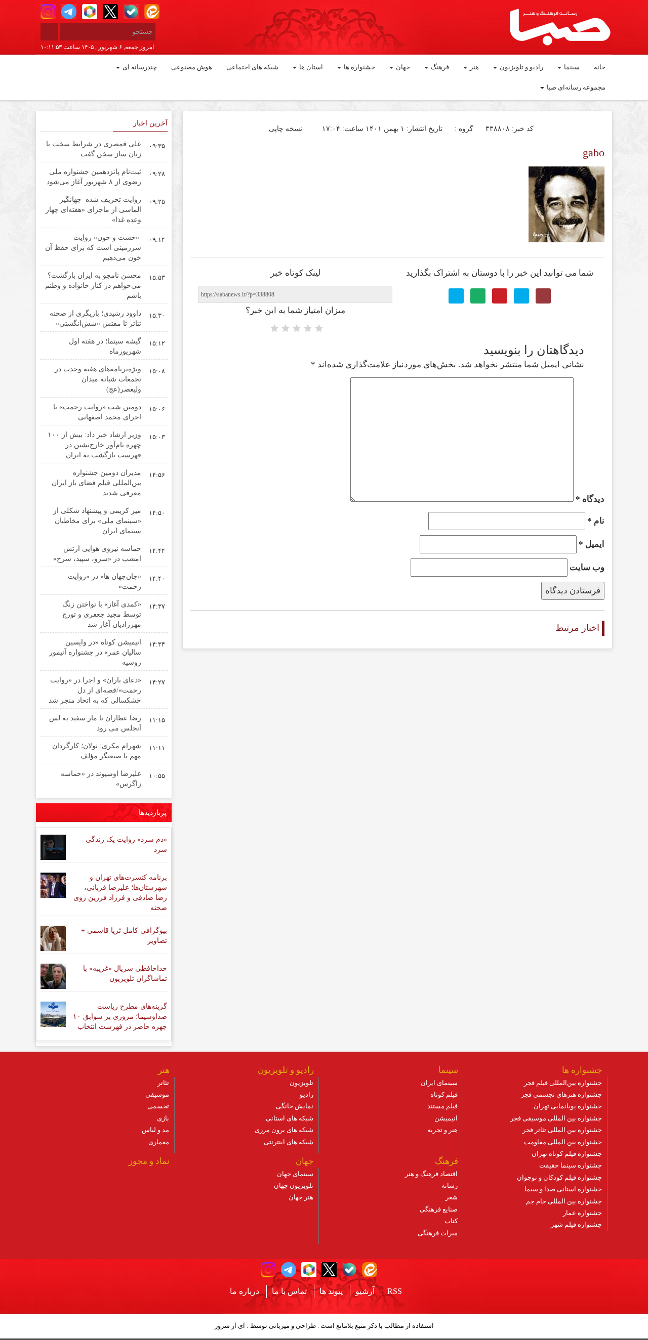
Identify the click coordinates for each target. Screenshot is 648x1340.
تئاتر (163, 1083)
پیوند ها (331, 1291)
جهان (402, 67)
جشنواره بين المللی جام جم (564, 1201)
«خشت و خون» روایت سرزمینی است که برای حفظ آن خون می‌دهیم (93, 248)
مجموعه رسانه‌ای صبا (575, 87)
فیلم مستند (442, 1106)
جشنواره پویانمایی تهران (568, 1106)
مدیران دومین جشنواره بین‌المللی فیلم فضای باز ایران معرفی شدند (96, 483)
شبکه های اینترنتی (288, 1142)
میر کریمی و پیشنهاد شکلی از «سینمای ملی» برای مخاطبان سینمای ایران (97, 521)
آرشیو (365, 1291)
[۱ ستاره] (319, 328)
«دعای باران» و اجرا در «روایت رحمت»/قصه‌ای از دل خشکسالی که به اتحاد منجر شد (95, 690)
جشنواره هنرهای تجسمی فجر (561, 1094)
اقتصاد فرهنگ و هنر (431, 1174)
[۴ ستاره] (285, 328)
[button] (48, 11)
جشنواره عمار (582, 1213)
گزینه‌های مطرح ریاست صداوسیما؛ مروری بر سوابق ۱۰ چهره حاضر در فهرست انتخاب (120, 1016)
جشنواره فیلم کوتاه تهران (567, 1153)
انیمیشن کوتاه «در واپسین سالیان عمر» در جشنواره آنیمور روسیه (95, 652)
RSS (394, 1291)
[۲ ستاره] (308, 328)
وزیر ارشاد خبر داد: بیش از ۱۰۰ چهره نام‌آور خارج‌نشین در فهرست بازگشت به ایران (94, 445)
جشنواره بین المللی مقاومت (563, 1142)
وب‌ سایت (587, 567)
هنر (473, 67)
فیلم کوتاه (444, 1094)
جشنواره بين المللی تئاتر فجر (562, 1130)
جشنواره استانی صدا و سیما (563, 1189)
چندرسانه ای (139, 67)
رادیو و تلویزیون (520, 67)
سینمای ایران (439, 1083)
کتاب (451, 1221)
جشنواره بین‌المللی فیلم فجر (563, 1083)
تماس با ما (289, 1291)
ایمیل (591, 544)
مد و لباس (155, 1130)
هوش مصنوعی (191, 67)
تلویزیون (301, 1083)
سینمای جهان (295, 1174)
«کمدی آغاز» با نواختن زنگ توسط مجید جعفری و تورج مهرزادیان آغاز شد (101, 614)
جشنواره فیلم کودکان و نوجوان (559, 1177)
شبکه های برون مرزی (284, 1130)
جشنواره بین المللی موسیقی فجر (556, 1118)
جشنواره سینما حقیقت (570, 1165)
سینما (571, 67)
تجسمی (158, 1106)
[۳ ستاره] (297, 328)
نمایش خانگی (294, 1106)
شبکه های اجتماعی (252, 67)
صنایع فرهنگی (439, 1209)
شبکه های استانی (289, 1118)
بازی (163, 1118)
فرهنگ (439, 67)
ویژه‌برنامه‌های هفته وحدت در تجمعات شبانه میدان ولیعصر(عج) (98, 379)
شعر (452, 1197)
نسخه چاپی (286, 129)
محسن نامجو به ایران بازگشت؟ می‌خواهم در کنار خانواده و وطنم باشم (93, 285)
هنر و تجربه (442, 1130)
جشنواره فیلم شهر (576, 1224)
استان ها (310, 67)
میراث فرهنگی (438, 1233)
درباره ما (244, 1291)
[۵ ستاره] (274, 328)
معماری (158, 1142)
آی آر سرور (230, 1325)
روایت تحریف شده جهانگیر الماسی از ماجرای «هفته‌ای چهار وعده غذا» (93, 210)
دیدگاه (590, 499)
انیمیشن (446, 1118)
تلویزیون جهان (293, 1185)
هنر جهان (301, 1197)
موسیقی (157, 1094)
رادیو (306, 1094)
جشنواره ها (358, 67)
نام (595, 521)
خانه (599, 67)
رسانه (449, 1185)
